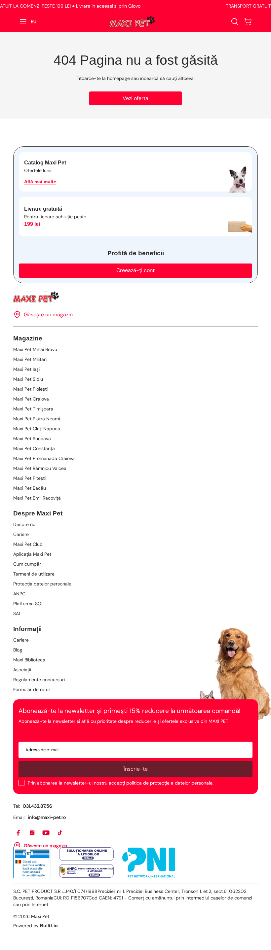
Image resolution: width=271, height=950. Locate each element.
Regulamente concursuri (39, 680)
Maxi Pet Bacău (29, 488)
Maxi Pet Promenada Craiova (44, 458)
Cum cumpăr (27, 564)
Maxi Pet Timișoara (33, 409)
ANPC (19, 594)
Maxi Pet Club (28, 544)
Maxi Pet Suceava (32, 438)
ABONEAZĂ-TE (70, 919)
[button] (247, 21)
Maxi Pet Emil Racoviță (37, 498)
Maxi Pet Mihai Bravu (35, 349)
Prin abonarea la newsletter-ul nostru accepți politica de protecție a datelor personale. (120, 783)
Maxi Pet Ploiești (30, 389)
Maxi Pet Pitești (29, 478)
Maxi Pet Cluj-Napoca (36, 429)
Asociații (22, 670)
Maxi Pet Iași (26, 369)
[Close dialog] (258, 844)
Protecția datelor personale (42, 584)
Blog (17, 650)
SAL (17, 613)
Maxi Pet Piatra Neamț (36, 419)
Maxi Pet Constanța (34, 448)
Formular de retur (31, 689)
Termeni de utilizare (34, 574)
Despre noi (24, 524)
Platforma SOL (28, 604)
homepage (118, 78)
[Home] (135, 297)
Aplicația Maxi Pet (32, 554)
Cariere (21, 534)
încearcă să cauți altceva (167, 78)
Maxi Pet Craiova (31, 399)
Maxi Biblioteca (29, 660)
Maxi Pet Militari (30, 359)
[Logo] (132, 21)
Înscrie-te (136, 768)
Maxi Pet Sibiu (28, 379)
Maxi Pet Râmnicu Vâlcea (39, 468)
